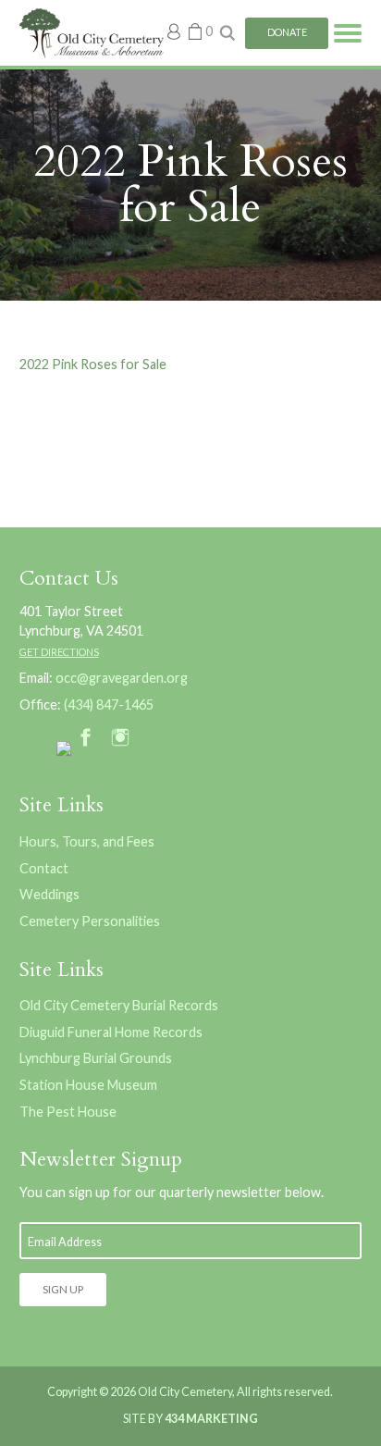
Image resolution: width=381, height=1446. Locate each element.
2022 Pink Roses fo (76, 364)
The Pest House (68, 1111)
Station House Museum (88, 1085)
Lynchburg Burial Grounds (95, 1058)
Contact (43, 868)
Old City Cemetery (91, 33)
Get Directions (59, 652)
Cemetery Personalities (89, 921)
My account (175, 31)
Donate (287, 32)
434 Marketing (211, 1419)
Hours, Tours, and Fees (86, 841)
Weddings (49, 894)
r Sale (150, 364)
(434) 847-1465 (109, 704)
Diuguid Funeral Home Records (111, 1032)
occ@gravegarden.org (121, 678)
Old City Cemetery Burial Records (118, 1005)
